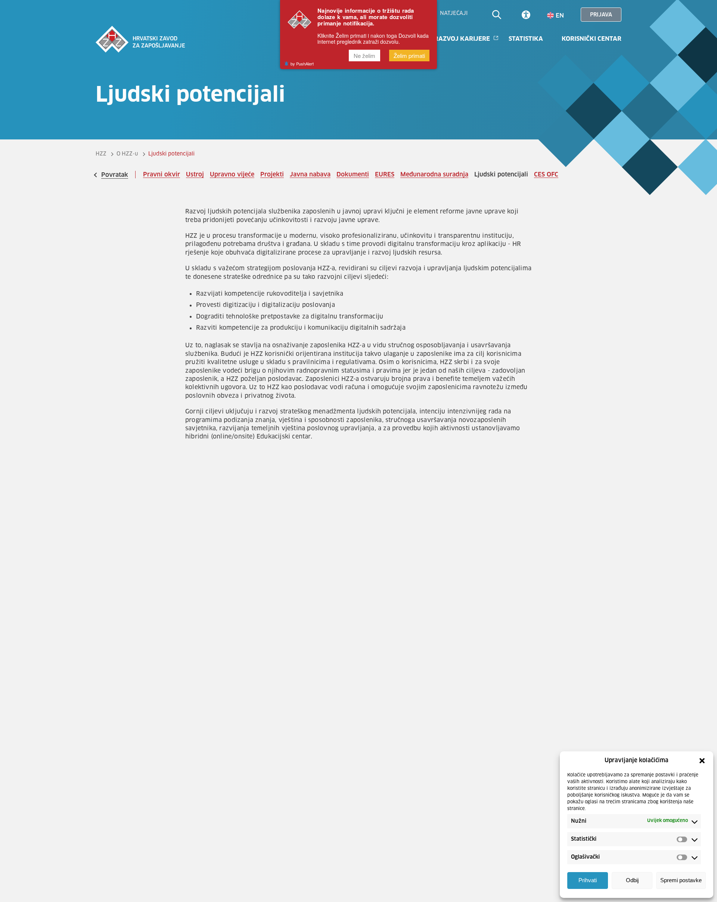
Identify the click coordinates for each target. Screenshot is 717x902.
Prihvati (587, 880)
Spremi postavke (681, 880)
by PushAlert (302, 64)
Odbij (632, 880)
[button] (702, 760)
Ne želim (364, 56)
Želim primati (409, 56)
